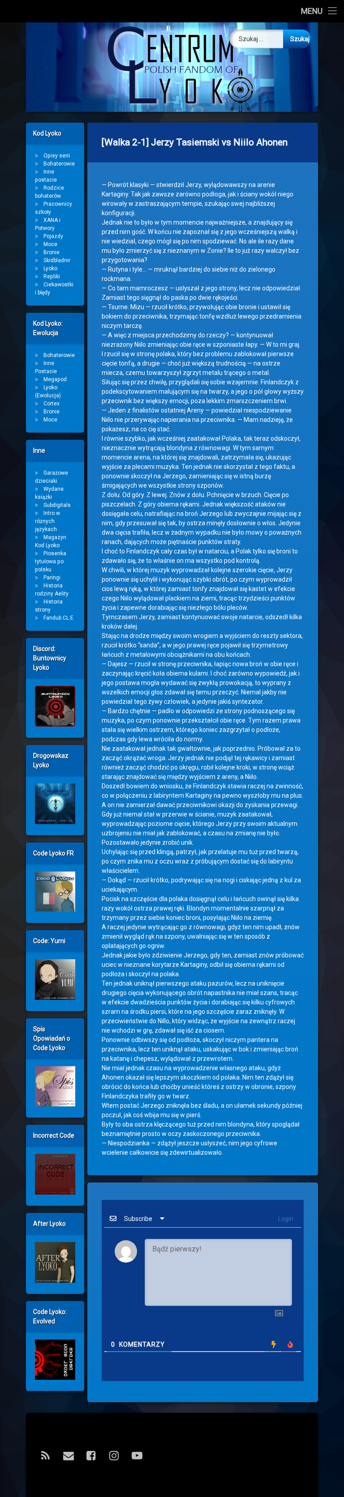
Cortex (51, 403)
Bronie (51, 252)
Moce (50, 244)
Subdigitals (57, 505)
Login (285, 1218)
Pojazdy (53, 236)
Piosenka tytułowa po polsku (50, 561)
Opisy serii (56, 156)
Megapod (55, 379)
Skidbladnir (56, 260)
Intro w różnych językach (47, 521)
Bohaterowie (59, 164)
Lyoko (50, 268)
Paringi (51, 577)
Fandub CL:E (58, 618)
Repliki (51, 276)
